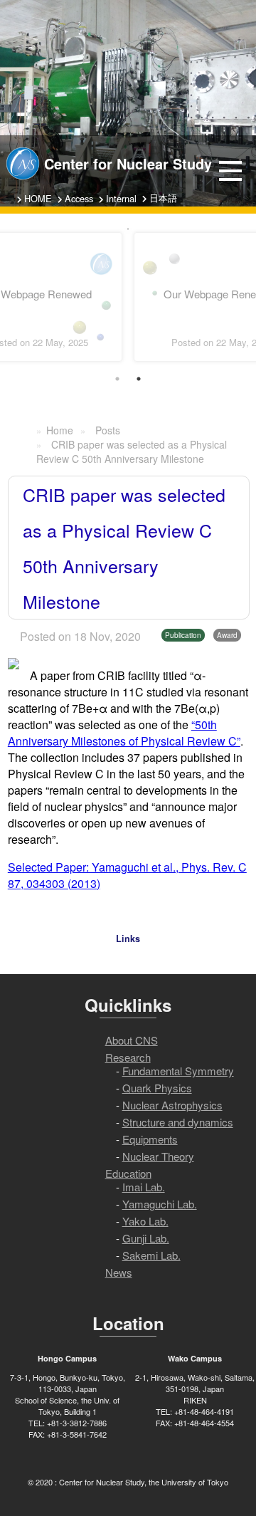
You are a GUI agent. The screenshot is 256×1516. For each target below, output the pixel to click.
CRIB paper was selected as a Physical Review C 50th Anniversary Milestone (131, 451)
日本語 (163, 197)
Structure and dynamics (177, 1121)
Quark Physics (157, 1087)
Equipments (150, 1138)
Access (79, 198)
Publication (183, 635)
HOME (38, 198)
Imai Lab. (143, 1186)
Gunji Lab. (145, 1237)
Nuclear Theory (158, 1156)
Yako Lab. (145, 1220)
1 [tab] (117, 379)
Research (128, 1057)
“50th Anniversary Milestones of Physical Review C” (124, 732)
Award (227, 635)
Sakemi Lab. (151, 1255)
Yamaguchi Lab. (159, 1203)
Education (128, 1173)
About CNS (131, 1040)
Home (59, 430)
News (118, 1272)
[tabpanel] (128, 229)
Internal (121, 198)
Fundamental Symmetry (178, 1070)
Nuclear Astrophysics (172, 1104)
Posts (107, 430)
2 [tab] (139, 379)
